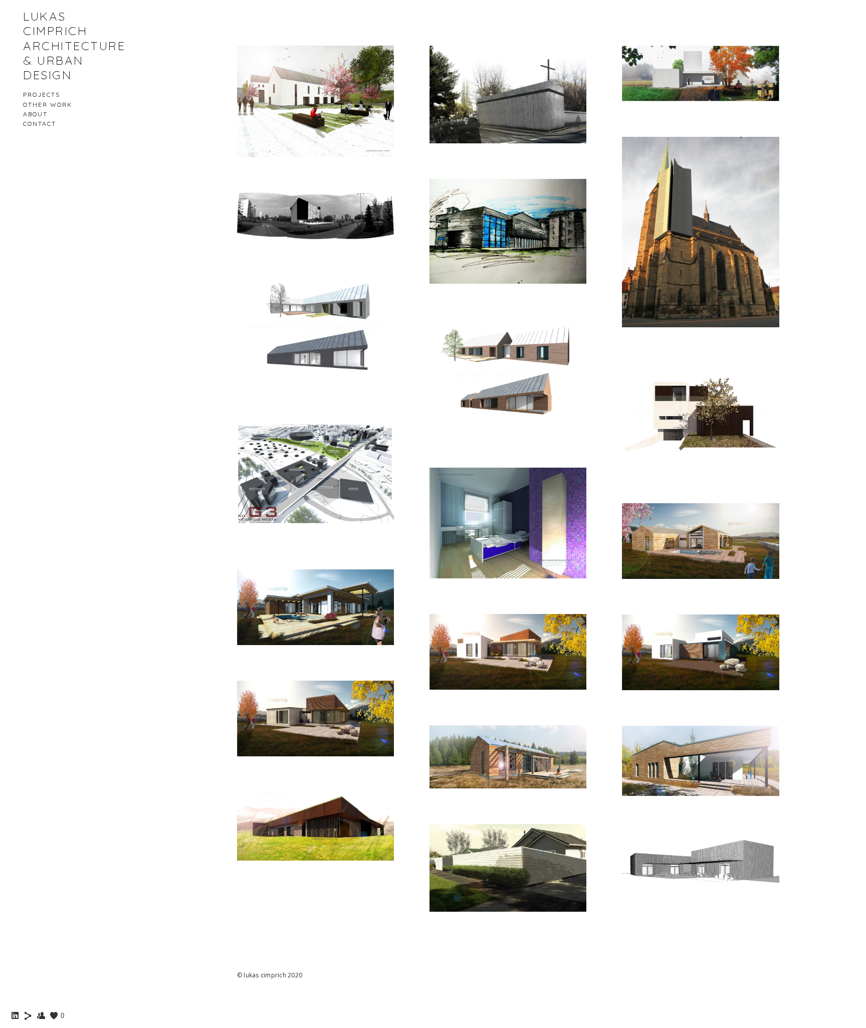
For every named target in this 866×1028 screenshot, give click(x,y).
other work (47, 104)
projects (41, 94)
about (35, 114)
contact (39, 123)
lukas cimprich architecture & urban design (74, 45)
